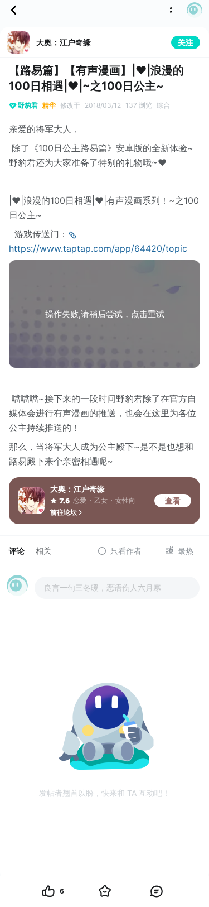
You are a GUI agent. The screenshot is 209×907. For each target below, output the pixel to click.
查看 (173, 500)
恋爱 (79, 500)
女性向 (125, 500)
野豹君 (28, 105)
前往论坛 (63, 512)
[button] (191, 10)
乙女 (101, 500)
